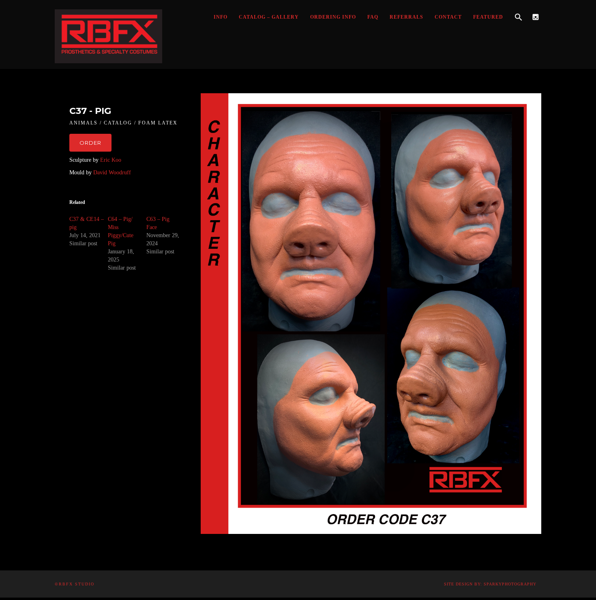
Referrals (406, 17)
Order (90, 142)
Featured (488, 17)
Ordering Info (333, 17)
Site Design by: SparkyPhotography (490, 584)
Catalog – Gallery (269, 17)
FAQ (372, 17)
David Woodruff (111, 172)
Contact (448, 17)
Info (220, 17)
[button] (518, 17)
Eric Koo (110, 160)
